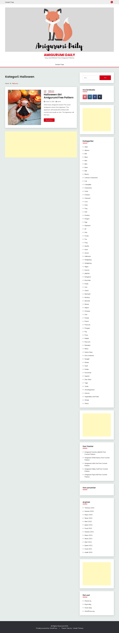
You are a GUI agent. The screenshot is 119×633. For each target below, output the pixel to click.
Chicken (87, 195)
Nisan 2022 (88, 518)
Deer (86, 205)
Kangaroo (88, 277)
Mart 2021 (88, 542)
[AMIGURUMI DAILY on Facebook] (95, 97)
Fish (86, 232)
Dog (86, 208)
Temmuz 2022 (89, 508)
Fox (86, 239)
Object (87, 308)
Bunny (87, 174)
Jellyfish (87, 273)
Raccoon (87, 342)
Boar (86, 167)
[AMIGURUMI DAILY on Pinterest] (85, 97)
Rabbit (87, 338)
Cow (86, 202)
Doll (45, 91)
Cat (86, 181)
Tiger (86, 383)
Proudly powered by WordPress (47, 628)
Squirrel (87, 376)
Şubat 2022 (89, 525)
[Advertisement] (41, 144)
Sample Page (9, 2)
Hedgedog (88, 260)
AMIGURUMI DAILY (59, 54)
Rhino (86, 349)
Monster (87, 301)
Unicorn (87, 393)
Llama (87, 290)
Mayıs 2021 (89, 535)
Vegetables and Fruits (92, 396)
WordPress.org (89, 611)
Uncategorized (89, 390)
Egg (86, 222)
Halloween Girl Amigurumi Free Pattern (58, 96)
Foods (87, 236)
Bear (86, 157)
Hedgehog (88, 263)
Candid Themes (78, 628)
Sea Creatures (89, 355)
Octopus (87, 311)
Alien (86, 147)
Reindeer (87, 345)
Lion (86, 287)
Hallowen (51, 91)
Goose (87, 253)
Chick (86, 191)
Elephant (87, 225)
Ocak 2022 (88, 528)
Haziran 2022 (89, 511)
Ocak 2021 (88, 549)
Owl (86, 314)
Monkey (87, 297)
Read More (49, 120)
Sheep (87, 362)
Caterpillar (88, 184)
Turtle (86, 386)
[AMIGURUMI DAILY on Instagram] (90, 97)
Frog (86, 243)
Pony (86, 335)
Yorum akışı (88, 608)
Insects (87, 270)
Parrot (87, 321)
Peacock (87, 325)
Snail (86, 366)
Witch (87, 403)
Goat (86, 249)
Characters (88, 188)
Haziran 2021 (89, 532)
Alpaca (87, 150)
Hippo (86, 267)
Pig (86, 331)
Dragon (87, 219)
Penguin (87, 328)
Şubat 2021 (89, 545)
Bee (86, 160)
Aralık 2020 (88, 552)
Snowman (88, 372)
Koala (86, 284)
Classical (87, 198)
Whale (87, 400)
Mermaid (87, 294)
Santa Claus (89, 352)
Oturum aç (88, 601)
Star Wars (88, 379)
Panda (87, 318)
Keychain (88, 280)
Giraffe (87, 246)
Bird (86, 164)
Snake (87, 369)
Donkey (87, 215)
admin (59, 101)
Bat (86, 154)
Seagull (87, 359)
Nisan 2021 (88, 538)
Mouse (87, 304)
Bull (86, 171)
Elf (85, 229)
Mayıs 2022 (89, 515)
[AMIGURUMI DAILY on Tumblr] (100, 97)
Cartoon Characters (91, 178)
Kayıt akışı (88, 604)
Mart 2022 (88, 521)
